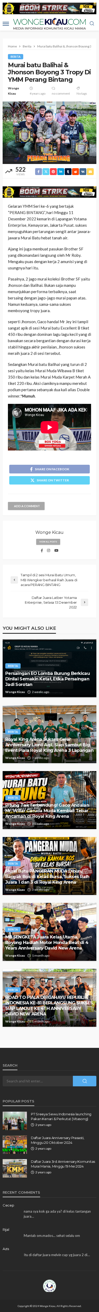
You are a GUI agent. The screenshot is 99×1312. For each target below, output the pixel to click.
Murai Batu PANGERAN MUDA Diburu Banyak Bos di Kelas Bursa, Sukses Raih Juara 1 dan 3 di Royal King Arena (47, 876)
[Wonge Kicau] (49, 1285)
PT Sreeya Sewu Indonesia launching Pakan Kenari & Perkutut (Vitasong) (61, 1116)
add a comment (27, 506)
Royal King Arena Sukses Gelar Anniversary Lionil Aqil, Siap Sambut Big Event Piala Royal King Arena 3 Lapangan (49, 745)
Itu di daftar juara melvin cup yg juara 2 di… (57, 1255)
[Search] (91, 24)
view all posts (48, 541)
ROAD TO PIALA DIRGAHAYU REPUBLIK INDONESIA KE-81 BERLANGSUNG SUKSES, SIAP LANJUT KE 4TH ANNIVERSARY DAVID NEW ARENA (49, 1005)
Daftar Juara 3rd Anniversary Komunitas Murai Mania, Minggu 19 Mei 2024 (63, 1163)
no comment (61, 93)
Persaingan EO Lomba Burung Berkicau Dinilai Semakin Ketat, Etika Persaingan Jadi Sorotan (47, 679)
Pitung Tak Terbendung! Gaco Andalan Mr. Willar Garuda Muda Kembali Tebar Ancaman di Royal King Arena (47, 810)
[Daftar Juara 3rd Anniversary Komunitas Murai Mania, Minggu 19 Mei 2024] (15, 1168)
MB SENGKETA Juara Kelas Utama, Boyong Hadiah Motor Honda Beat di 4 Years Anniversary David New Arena (46, 942)
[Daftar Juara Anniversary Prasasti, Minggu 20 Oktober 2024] (15, 1144)
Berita (16, 56)
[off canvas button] (6, 24)
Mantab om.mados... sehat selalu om (52, 1235)
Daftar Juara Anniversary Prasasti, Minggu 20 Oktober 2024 (57, 1140)
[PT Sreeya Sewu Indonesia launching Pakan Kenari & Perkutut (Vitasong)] (15, 1121)
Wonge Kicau (13, 90)
